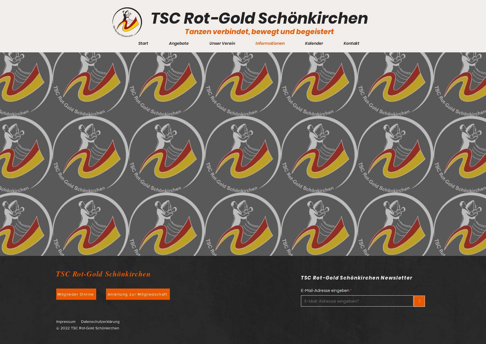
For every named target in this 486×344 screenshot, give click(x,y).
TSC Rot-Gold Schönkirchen (259, 18)
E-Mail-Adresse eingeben (325, 291)
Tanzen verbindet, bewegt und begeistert (259, 32)
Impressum (65, 321)
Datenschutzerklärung (100, 321)
